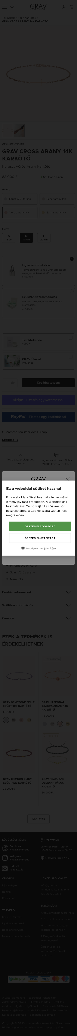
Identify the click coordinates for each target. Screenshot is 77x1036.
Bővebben (32, 515)
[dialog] (38, 518)
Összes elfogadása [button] (40, 526)
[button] (38, 548)
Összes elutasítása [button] (40, 538)
